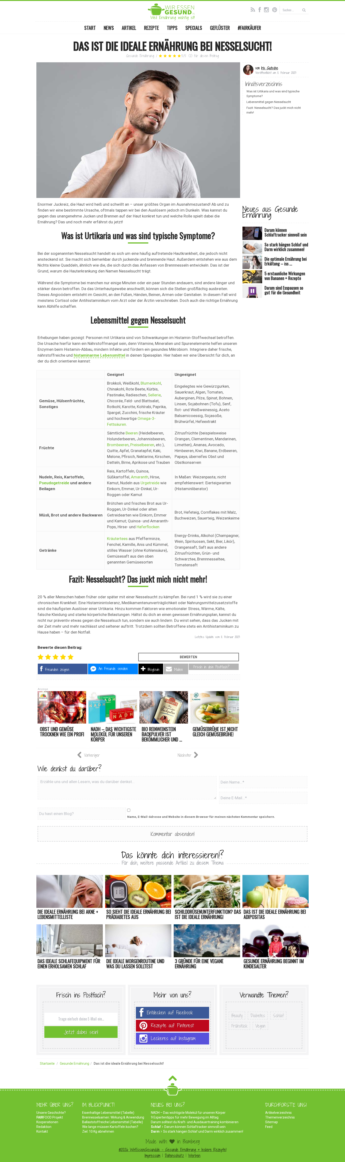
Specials (193, 27)
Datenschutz (174, 1155)
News (109, 27)
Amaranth (139, 477)
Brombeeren (118, 444)
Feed (268, 1127)
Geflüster (220, 27)
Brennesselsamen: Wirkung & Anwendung (113, 1117)
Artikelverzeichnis (278, 1113)
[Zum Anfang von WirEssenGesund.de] (172, 1080)
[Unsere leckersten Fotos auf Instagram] (267, 9)
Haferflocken (148, 526)
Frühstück (239, 1026)
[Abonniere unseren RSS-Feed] (254, 9)
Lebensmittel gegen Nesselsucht (268, 102)
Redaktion (43, 1127)
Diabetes (257, 1015)
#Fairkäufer (249, 27)
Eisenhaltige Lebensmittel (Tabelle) (108, 1113)
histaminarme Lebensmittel (99, 355)
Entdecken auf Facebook (170, 1012)
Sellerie (154, 395)
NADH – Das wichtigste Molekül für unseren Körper (188, 1113)
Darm (155, 1131)
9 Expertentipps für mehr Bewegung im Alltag (184, 1117)
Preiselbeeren (142, 444)
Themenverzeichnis (280, 1117)
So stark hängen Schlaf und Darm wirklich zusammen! (203, 1131)
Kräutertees (117, 538)
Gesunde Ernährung (140, 55)
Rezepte (151, 27)
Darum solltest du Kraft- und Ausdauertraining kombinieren (194, 1122)
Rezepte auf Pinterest (172, 1025)
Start (90, 27)
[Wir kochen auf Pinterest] (276, 9)
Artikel (129, 27)
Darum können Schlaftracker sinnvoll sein (195, 1127)
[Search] (304, 10)
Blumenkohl (151, 383)
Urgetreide (150, 483)
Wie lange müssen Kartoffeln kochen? (110, 1127)
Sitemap (271, 1122)
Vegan (260, 1026)
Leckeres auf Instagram (173, 1038)
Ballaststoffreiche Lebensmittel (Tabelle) (112, 1122)
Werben (194, 1155)
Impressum (152, 1155)
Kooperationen (47, 1122)
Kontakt (42, 1131)
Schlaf (278, 1015)
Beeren (132, 433)
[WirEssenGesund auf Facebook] (260, 9)
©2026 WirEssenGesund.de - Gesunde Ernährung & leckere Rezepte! (172, 1149)
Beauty (236, 1015)
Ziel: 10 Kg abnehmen (98, 1131)
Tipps (172, 27)
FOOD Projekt (49, 1117)
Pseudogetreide (54, 483)
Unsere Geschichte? (51, 1113)
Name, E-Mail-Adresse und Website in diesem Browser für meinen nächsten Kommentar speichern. (201, 817)
